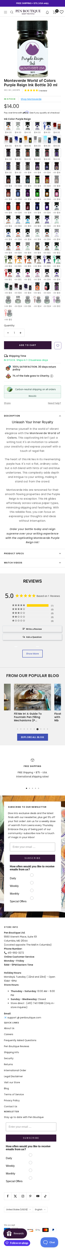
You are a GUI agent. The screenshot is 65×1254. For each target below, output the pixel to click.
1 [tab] (17, 729)
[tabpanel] (32, 704)
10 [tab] (47, 729)
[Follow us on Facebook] (8, 1196)
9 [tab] (44, 729)
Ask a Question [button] (34, 636)
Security (9, 1058)
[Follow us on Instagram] (22, 1196)
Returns (8, 1064)
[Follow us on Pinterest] (30, 1196)
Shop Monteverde (31, 99)
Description (12, 415)
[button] (47, 12)
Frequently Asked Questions (20, 1040)
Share (7, 403)
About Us (9, 1028)
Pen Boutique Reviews (16, 1046)
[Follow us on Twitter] (15, 1196)
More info (32, 396)
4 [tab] (27, 729)
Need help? (54, 403)
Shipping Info (11, 1052)
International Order (15, 1070)
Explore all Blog (32, 737)
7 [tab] (37, 729)
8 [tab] (40, 729)
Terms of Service (14, 1094)
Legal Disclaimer (13, 1076)
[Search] (11, 12)
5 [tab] (30, 729)
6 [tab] (34, 729)
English (38, 1209)
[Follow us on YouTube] (38, 1196)
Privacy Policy (12, 1100)
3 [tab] (24, 729)
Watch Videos (13, 562)
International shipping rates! (32, 776)
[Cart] (54, 12)
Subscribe (32, 858)
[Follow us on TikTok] (45, 1196)
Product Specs (14, 553)
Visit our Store (12, 1082)
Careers (8, 1034)
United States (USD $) (17, 1209)
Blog (6, 1088)
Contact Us (10, 1106)
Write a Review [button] (34, 628)
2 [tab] (20, 729)
